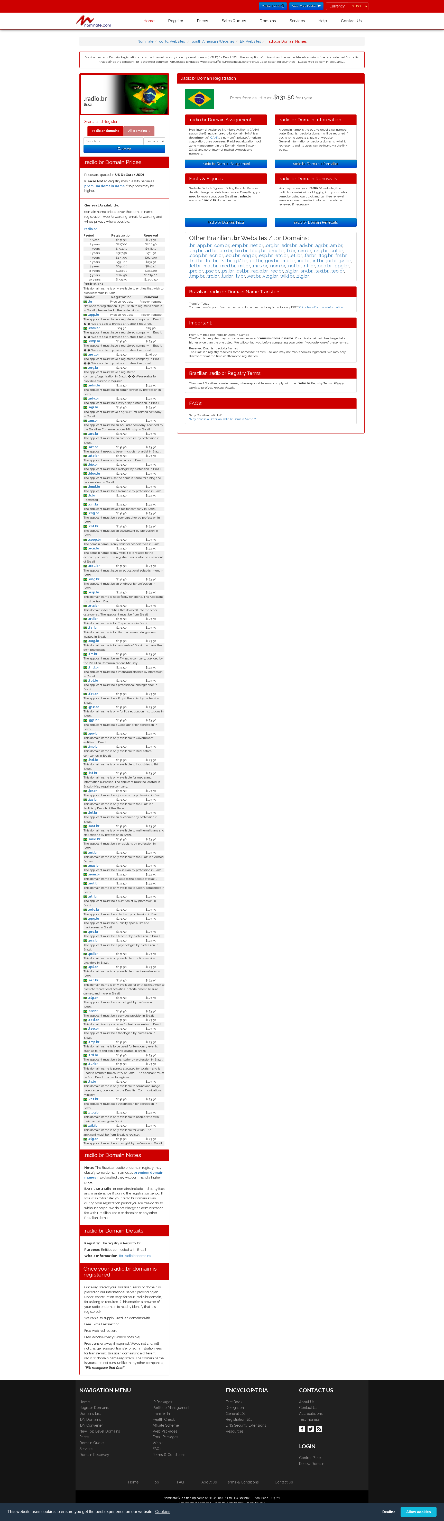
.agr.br (92, 407)
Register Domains (94, 1408)
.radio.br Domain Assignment (226, 164)
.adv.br (93, 398)
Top (156, 1482)
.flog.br (93, 641)
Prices (202, 21)
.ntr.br (92, 896)
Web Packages (165, 1431)
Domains (268, 21)
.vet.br (92, 1099)
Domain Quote (91, 1443)
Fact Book (234, 1402)
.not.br (93, 883)
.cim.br (92, 504)
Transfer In (161, 1413)
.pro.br (92, 932)
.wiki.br (93, 1125)
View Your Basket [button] (305, 6)
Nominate (145, 41)
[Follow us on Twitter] (311, 1429)
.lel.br (92, 812)
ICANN (214, 137)
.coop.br (94, 539)
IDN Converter (91, 1425)
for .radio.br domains (135, 1256)
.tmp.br (93, 1042)
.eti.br (92, 619)
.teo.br (93, 1028)
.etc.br (93, 606)
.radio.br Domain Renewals (315, 222)
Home (149, 21)
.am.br (92, 420)
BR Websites (250, 41)
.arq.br (92, 434)
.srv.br (92, 1011)
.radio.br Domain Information (315, 164)
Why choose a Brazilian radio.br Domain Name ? (222, 419)
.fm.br (92, 654)
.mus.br (93, 865)
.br (89, 301)
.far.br (92, 627)
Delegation (235, 1408)
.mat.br (93, 826)
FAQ (180, 1482)
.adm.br (93, 385)
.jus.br (92, 799)
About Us (306, 1402)
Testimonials (309, 1419)
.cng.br (93, 513)
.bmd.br (93, 486)
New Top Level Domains (99, 1431)
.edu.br (93, 566)
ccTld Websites (172, 41)
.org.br (92, 367)
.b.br (91, 495)
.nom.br (93, 874)
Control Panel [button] (271, 6)
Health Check (164, 1419)
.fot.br (92, 680)
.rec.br (92, 980)
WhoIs (158, 1443)
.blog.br (93, 473)
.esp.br (93, 592)
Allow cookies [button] (418, 1512)
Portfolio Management (171, 1408)
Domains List (90, 1413)
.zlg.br (92, 1139)
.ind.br (92, 760)
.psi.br (92, 954)
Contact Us (351, 21)
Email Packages (165, 1437)
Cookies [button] (162, 1511)
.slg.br (92, 998)
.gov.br (93, 733)
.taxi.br (93, 1020)
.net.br (93, 354)
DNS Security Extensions (246, 1425)
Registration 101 (239, 1419)
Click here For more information (321, 307)
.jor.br (92, 791)
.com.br (93, 328)
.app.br (93, 314)
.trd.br (92, 1055)
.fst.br (92, 694)
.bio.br (92, 464)
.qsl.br (92, 967)
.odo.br (93, 909)
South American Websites (213, 41)
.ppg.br (93, 918)
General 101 (235, 1413)
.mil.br (92, 852)
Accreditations (311, 1413)
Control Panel (310, 1458)
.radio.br (90, 229)
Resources (235, 1431)
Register (175, 21)
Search (126, 149)
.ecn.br (93, 548)
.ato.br (93, 456)
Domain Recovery (94, 1455)
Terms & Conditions (169, 1455)
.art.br (92, 447)
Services (297, 21)
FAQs (157, 1449)
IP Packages (162, 1402)
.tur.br (92, 1064)
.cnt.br (92, 526)
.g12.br (93, 707)
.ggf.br (93, 720)
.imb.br (93, 746)
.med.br (93, 839)
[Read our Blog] (319, 1429)
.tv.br (91, 1081)
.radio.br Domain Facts (226, 222)
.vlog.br (93, 1112)
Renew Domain (311, 1464)
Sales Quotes (234, 21)
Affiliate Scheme (166, 1425)
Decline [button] (388, 1512)
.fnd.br (93, 667)
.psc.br (93, 940)
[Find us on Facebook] (303, 1429)
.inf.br (92, 773)
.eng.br (93, 579)
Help (323, 21)
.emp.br (93, 341)
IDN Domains (90, 1419)
